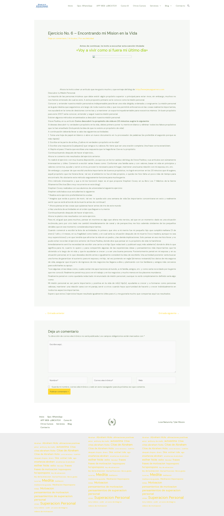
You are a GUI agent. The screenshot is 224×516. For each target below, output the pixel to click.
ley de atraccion (58, 473)
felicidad (60, 466)
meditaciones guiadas (42, 485)
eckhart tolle (66, 458)
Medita (48, 480)
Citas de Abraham (68, 450)
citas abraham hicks (44, 450)
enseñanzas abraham (44, 461)
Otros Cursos (139, 5)
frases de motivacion (45, 469)
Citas (73, 446)
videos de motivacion (43, 511)
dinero (51, 458)
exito (53, 465)
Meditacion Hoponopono (63, 484)
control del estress (67, 454)
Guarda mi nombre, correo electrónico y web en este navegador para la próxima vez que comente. (98, 386)
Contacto (180, 5)
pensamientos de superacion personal (53, 497)
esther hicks (41, 465)
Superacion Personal (58, 503)
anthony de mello (47, 447)
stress (36, 504)
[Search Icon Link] (188, 5)
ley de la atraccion (42, 476)
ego (74, 458)
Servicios (154, 5)
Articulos (72, 38)
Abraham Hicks (50, 443)
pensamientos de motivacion (51, 492)
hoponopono (64, 469)
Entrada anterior (54, 313)
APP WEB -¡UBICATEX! (106, 5)
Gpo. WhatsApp (84, 5)
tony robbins (39, 508)
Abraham (37, 443)
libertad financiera (59, 477)
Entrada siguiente (169, 313)
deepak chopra (40, 458)
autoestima (62, 446)
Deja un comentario (57, 38)
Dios (57, 458)
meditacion (59, 481)
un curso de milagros (59, 508)
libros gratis (72, 477)
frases (68, 465)
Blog (167, 5)
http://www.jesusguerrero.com (150, 89)
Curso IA (125, 5)
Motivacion (47, 488)
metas (36, 489)
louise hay (37, 481)
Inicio (70, 5)
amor (36, 447)
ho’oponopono (42, 472)
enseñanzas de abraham (65, 462)
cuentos (77, 454)
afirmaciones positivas (69, 443)
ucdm (48, 508)
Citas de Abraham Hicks (47, 454)
